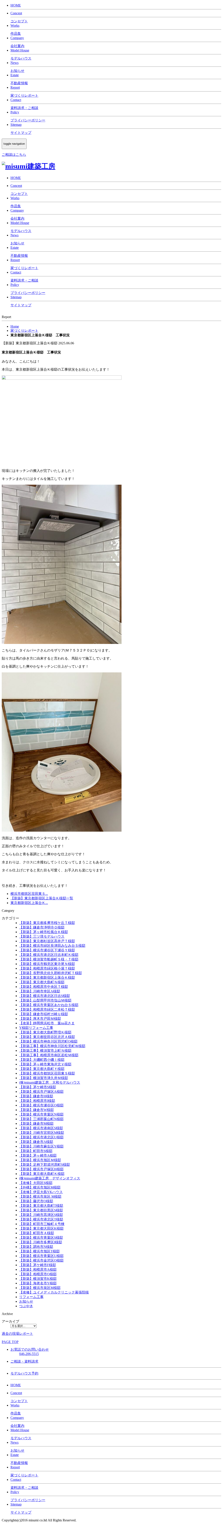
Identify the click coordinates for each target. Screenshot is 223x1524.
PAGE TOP (10, 1342)
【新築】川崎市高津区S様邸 (41, 1215)
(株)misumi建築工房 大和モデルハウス (49, 1082)
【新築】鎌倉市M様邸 (36, 1123)
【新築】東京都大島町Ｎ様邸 (41, 982)
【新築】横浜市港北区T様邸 (41, 1219)
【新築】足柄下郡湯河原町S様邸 (44, 1164)
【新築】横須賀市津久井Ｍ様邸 (43, 1078)
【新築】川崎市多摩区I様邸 (40, 1242)
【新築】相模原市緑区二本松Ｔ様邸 (47, 1009)
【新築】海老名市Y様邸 (38, 1283)
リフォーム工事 (31, 1297)
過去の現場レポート (17, 1333)
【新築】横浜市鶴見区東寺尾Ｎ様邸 (47, 964)
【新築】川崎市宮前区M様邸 (41, 1132)
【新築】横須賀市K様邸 (38, 1278)
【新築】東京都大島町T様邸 (41, 1205)
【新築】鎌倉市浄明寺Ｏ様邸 (41, 927)
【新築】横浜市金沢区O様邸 (41, 1260)
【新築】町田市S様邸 (35, 1151)
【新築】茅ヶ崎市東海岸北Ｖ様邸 (45, 1064)
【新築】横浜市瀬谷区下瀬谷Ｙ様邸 (47, 950)
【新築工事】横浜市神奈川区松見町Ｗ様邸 (52, 1046)
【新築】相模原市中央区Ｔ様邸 (43, 986)
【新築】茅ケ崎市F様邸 (37, 1265)
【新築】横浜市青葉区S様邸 (41, 1237)
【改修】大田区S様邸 (35, 1183)
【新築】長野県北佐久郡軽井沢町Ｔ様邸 (50, 973)
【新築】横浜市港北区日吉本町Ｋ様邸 (48, 955)
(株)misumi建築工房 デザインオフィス (49, 1178)
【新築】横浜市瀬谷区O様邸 (41, 1105)
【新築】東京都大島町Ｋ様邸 (41, 1174)
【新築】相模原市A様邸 (38, 1269)
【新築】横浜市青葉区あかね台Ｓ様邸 (48, 1005)
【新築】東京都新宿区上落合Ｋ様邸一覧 (41, 898)
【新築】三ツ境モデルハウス (41, 936)
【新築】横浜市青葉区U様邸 (41, 1256)
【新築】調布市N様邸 (36, 1247)
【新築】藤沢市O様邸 (36, 1201)
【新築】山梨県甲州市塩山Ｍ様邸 (45, 1000)
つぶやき (26, 1306)
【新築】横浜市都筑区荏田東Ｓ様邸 (47, 1073)
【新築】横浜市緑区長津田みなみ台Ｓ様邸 (52, 945)
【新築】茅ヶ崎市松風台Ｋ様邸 (43, 932)
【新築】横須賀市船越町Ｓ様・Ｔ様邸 (48, 959)
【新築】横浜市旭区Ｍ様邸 (40, 1160)
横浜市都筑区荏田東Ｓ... (29, 893)
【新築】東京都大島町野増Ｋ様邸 (45, 1032)
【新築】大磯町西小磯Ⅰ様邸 (41, 1059)
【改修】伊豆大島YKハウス (41, 1192)
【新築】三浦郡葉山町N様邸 (41, 1119)
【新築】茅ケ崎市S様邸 (37, 1087)
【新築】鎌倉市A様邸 (36, 1142)
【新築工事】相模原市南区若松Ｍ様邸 (48, 1055)
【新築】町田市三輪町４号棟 (41, 1224)
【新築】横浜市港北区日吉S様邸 (44, 996)
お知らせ (26, 1301)
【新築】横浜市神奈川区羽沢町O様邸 (48, 1041)
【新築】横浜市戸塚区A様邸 (41, 1091)
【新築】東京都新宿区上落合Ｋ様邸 (47, 977)
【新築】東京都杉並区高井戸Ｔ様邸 (47, 941)
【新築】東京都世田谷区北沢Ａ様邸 (47, 1037)
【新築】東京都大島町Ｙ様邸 (41, 1069)
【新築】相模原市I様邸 (37, 1101)
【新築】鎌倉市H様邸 (36, 1096)
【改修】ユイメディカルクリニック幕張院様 (54, 1292)
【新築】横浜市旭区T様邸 (39, 1251)
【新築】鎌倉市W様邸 (36, 1110)
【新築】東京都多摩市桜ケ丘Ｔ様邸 (47, 923)
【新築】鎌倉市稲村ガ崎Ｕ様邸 (43, 1014)
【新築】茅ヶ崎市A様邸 (38, 1155)
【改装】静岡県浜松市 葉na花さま (47, 1023)
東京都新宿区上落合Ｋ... (29, 903)
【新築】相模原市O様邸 (38, 1274)
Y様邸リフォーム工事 (36, 1028)
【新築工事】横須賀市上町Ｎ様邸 (45, 1050)
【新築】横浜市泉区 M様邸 (40, 1196)
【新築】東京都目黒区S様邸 (41, 1210)
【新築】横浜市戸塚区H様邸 (41, 1169)
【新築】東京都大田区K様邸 (41, 1228)
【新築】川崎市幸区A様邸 (39, 991)
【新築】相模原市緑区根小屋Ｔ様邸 (47, 968)
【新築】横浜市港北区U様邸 (41, 1137)
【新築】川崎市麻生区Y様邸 (41, 1146)
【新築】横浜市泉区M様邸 (40, 1288)
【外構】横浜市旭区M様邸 (40, 1187)
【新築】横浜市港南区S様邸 (41, 1128)
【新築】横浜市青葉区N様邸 (41, 1114)
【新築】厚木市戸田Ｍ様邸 (40, 1018)
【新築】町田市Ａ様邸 (36, 1233)
